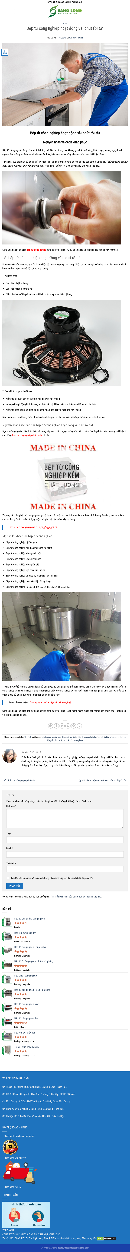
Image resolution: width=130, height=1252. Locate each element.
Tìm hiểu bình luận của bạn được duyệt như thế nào (76, 896)
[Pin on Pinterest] (73, 726)
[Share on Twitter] (62, 726)
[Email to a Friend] (68, 726)
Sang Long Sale (76, 38)
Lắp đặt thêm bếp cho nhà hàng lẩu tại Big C (100, 780)
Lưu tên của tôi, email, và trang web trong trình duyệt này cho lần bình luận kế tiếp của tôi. (52, 878)
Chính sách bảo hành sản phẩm (19, 1136)
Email (9, 848)
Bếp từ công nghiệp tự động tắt (90, 737)
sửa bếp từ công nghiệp (73, 740)
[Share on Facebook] (56, 726)
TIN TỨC (65, 24)
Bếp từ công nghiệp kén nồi (21, 780)
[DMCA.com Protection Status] (106, 1238)
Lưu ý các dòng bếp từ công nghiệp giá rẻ (32, 527)
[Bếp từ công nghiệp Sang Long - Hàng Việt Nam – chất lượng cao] (65, 11)
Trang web (11, 863)
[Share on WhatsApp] (50, 726)
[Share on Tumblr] (79, 726)
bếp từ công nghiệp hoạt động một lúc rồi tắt (59, 737)
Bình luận (11, 806)
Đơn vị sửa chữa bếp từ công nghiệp (50, 702)
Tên (8, 833)
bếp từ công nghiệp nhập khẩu (27, 435)
